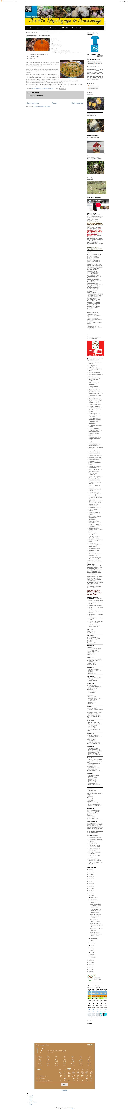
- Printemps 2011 (91, 801)
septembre (93, 938)
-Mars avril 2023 (91, 654)
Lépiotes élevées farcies (95, 455)
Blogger (72, 1108)
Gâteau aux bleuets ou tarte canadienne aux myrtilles (95, 438)
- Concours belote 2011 (93, 804)
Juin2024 (89, 640)
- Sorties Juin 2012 (92, 779)
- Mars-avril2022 (91, 664)
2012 (90, 964)
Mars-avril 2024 (91, 643)
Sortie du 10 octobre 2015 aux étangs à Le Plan (96, 925)
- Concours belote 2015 (93, 743)
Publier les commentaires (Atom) (41, 106)
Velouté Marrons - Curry (95, 560)
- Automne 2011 (91, 792)
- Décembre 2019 (91, 685)
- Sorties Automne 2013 (93, 763)
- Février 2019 (91, 692)
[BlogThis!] (61, 89)
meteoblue (90, 1020)
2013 (90, 962)
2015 (90, 895)
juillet (92, 943)
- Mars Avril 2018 (91, 702)
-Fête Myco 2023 (91, 647)
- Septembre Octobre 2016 (94, 723)
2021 (90, 881)
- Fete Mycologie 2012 (93, 775)
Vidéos (45, 27)
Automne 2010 (91, 817)
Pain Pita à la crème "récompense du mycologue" (94, 473)
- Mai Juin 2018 (91, 701)
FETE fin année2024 (92, 637)
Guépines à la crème (94, 451)
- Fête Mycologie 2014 (93, 748)
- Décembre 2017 (91, 708)
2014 (90, 960)
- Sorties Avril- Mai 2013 (93, 767)
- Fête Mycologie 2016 (93, 722)
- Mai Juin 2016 (91, 726)
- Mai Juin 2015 (91, 739)
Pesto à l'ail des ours (94, 480)
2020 (90, 883)
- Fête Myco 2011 (91, 790)
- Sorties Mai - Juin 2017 (93, 713)
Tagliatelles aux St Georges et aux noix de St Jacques (95, 529)
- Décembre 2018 (91, 696)
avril (91, 950)
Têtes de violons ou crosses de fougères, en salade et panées (95, 545)
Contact (37, 27)
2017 (90, 890)
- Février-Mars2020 (92, 680)
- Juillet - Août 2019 (92, 688)
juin (91, 945)
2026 (90, 869)
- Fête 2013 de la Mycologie (94, 759)
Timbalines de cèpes (94, 548)
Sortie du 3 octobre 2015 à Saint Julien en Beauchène (96, 934)
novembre (93, 899)
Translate (99, 63)
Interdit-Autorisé (63, 27)
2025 (90, 872)
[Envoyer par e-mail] (60, 89)
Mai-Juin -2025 (91, 631)
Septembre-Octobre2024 (93, 638)
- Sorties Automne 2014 (93, 749)
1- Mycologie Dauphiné (95, 837)
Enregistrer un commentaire (36, 95)
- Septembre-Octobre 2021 (94, 670)
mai (91, 947)
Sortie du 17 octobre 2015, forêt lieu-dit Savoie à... (95, 916)
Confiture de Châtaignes (95, 398)
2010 (90, 969)
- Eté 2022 (90, 661)
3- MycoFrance (93, 843)
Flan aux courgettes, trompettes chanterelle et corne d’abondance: (95, 430)
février (92, 954)
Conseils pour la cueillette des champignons (94, 337)
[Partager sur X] (63, 89)
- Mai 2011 (90, 798)
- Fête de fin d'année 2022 (94, 659)
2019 (90, 886)
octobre (92, 902)
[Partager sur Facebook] (64, 89)
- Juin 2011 (90, 797)
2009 (90, 971)
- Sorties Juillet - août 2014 (94, 750)
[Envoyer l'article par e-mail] (57, 88)
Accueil (29, 27)
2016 (90, 893)
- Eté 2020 (90, 679)
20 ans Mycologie (76, 27)
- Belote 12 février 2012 (93, 784)
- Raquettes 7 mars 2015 (93, 742)
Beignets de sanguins (94, 372)
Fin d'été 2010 (91, 815)
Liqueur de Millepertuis (95, 457)
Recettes (52, 27)
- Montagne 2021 (91, 673)
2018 (90, 888)
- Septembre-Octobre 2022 (94, 660)
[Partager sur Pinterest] (65, 89)
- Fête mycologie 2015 (93, 735)
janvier (92, 957)
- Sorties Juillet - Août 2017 (94, 712)
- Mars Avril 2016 (91, 728)
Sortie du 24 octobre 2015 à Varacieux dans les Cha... (95, 911)
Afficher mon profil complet (97, 978)
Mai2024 (89, 641)
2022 (90, 879)
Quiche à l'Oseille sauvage (96, 501)
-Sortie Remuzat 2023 (93, 651)
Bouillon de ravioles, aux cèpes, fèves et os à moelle (95, 379)
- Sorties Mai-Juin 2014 (93, 752)
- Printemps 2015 (91, 740)
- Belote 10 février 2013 (93, 770)
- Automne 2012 (91, 776)
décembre (93, 897)
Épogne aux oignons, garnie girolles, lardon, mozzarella (95, 415)
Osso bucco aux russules (95, 469)
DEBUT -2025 (91, 632)
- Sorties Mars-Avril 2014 (93, 753)
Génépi (91, 442)
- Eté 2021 (90, 672)
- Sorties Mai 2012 (92, 780)
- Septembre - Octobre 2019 (94, 686)
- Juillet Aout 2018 (92, 699)
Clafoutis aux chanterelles (95, 393)
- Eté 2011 (90, 796)
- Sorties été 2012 (92, 777)
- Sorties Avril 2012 (92, 782)
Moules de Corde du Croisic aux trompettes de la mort (95, 463)
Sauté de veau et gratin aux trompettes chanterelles (95, 518)
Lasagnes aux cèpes (94, 453)
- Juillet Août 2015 (92, 738)
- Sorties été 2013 (92, 765)
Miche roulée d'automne (95, 459)
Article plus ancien (77, 103)
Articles (91, 86)
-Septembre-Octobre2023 (94, 649)
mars (91, 952)
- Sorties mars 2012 (92, 783)
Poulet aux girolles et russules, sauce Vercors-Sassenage (95, 497)
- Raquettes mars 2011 (93, 802)
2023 (90, 876)
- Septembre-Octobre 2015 (94, 736)
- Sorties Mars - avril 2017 (94, 715)
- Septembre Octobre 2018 (94, 698)
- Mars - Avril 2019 (92, 690)
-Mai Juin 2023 (91, 653)
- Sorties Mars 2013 (92, 769)
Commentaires (93, 88)
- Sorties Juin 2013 (92, 766)
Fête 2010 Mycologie (92, 818)
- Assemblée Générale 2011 (94, 805)
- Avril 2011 (90, 800)
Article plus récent (32, 103)
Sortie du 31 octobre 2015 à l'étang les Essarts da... (95, 905)
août (91, 940)
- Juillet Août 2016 (92, 725)
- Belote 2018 (90, 703)
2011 (90, 967)
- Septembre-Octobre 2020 (94, 678)
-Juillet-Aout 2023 (92, 650)
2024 (90, 874)
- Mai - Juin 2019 (91, 689)
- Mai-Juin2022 (91, 663)
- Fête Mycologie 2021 (93, 669)
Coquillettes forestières (95, 404)
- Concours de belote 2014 (94, 755)
